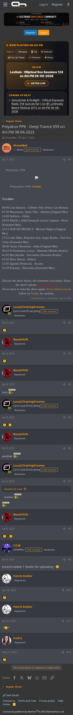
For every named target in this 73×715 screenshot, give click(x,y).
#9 (69, 559)
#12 (69, 652)
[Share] (64, 159)
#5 (69, 417)
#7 (69, 481)
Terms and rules (27, 700)
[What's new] (68, 4)
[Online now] (9, 313)
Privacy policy (47, 700)
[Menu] (5, 4)
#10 (69, 590)
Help (60, 700)
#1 (69, 159)
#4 (69, 384)
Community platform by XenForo (33, 711)
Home (6, 704)
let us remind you (57, 289)
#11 (69, 621)
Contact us (9, 700)
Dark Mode (12, 695)
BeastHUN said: (13, 489)
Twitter (25, 186)
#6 (69, 448)
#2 (69, 322)
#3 (69, 353)
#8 (69, 528)
